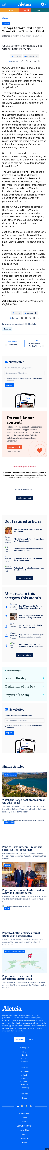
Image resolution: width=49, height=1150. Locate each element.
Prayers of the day (17, 695)
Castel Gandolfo (10, 775)
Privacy (24, 1142)
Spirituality (24, 1058)
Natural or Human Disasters (14, 951)
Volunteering (9, 822)
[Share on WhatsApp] (39, 61)
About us (24, 1122)
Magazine (24, 1078)
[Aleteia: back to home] (24, 4)
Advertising (25, 1088)
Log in (32, 489)
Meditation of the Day (20, 686)
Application (24, 1075)
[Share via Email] (35, 61)
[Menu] (9, 4)
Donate (23, 10)
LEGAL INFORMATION (24, 1126)
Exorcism (7, 329)
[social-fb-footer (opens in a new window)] (22, 1106)
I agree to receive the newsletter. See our (24, 379)
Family (7, 908)
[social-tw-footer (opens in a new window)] (27, 1106)
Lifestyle (25, 1055)
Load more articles (24, 578)
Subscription (24, 1081)
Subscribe (9, 10)
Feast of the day (15, 678)
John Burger (26, 36)
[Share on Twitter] (31, 61)
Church (5, 18)
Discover (24, 1062)
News (24, 1052)
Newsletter (24, 1072)
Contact (24, 1134)
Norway (7, 865)
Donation (24, 1085)
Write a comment (24, 498)
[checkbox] (5, 378)
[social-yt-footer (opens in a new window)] (18, 1106)
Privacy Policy (24, 1138)
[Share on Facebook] (22, 61)
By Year (24, 1098)
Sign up (9, 385)
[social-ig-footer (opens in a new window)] (31, 1106)
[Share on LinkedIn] (26, 61)
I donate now (13, 447)
